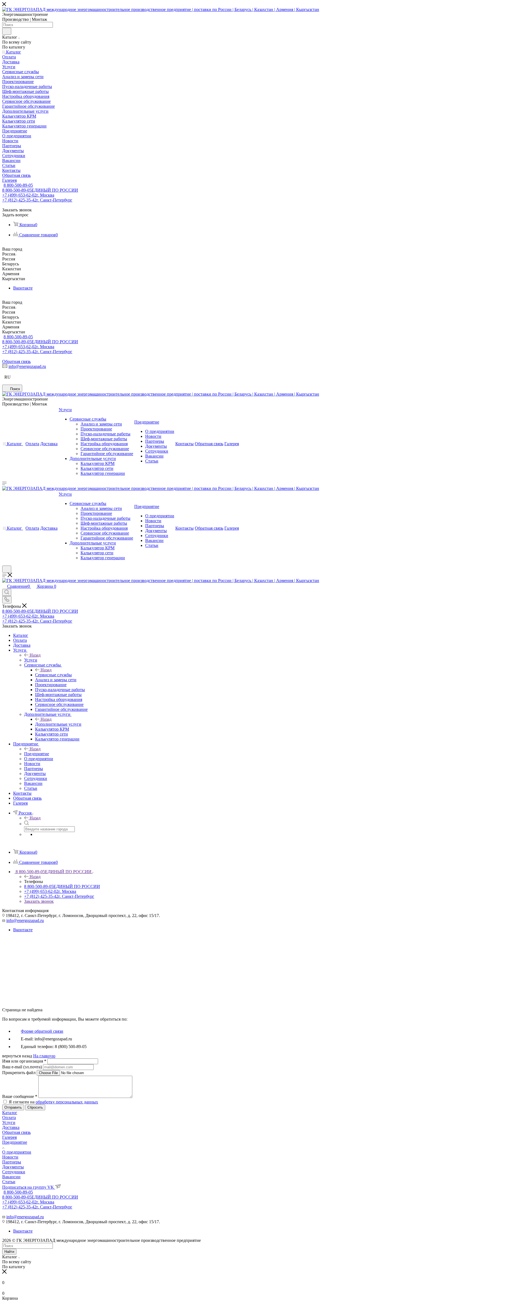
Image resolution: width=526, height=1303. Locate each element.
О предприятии (16, 1152)
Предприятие (36, 753)
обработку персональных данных (67, 1102)
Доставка (10, 1127)
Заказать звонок (39, 901)
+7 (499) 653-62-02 (28, 195)
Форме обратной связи (42, 1031)
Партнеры (11, 1162)
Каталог (9, 1112)
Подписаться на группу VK (28, 1187)
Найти (9, 1252)
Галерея (9, 1137)
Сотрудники (13, 1171)
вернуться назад (17, 1056)
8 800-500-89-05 (18, 185)
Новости (10, 1157)
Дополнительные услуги (58, 724)
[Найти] (6, 31)
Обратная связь (16, 361)
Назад (35, 655)
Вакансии (11, 1176)
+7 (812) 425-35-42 (37, 200)
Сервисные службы (53, 674)
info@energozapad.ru (27, 366)
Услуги (30, 660)
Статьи (8, 1181)
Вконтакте (23, 288)
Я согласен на (53, 1102)
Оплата (9, 1117)
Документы (13, 1167)
